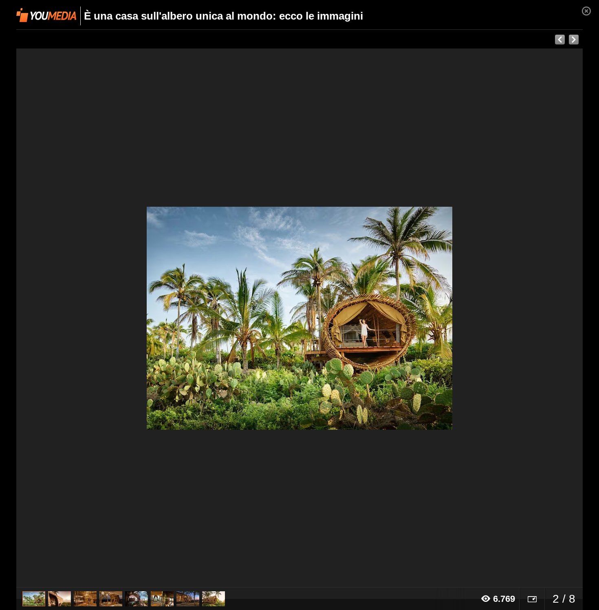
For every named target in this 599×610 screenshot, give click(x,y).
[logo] (46, 15)
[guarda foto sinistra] (73, 318)
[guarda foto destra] (356, 318)
